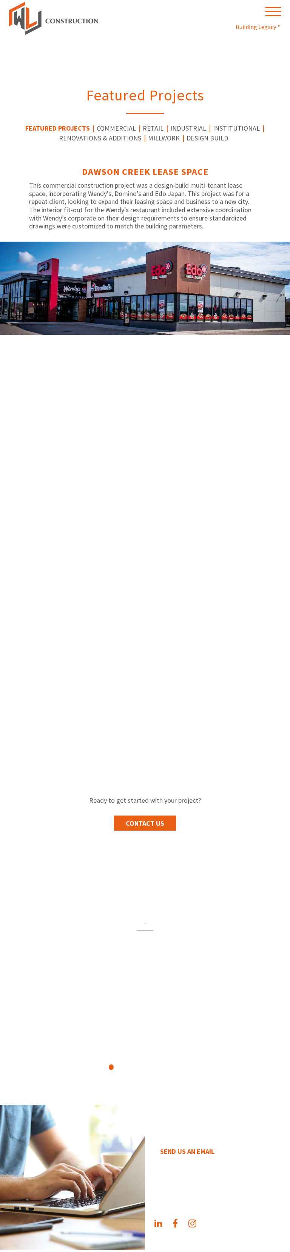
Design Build (207, 138)
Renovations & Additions (100, 138)
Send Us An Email (187, 1151)
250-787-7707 (180, 1172)
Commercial (116, 128)
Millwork (164, 138)
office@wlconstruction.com (211, 1184)
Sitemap (161, 1245)
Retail (153, 128)
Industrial (188, 128)
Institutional (236, 128)
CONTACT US (145, 823)
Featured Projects (57, 128)
